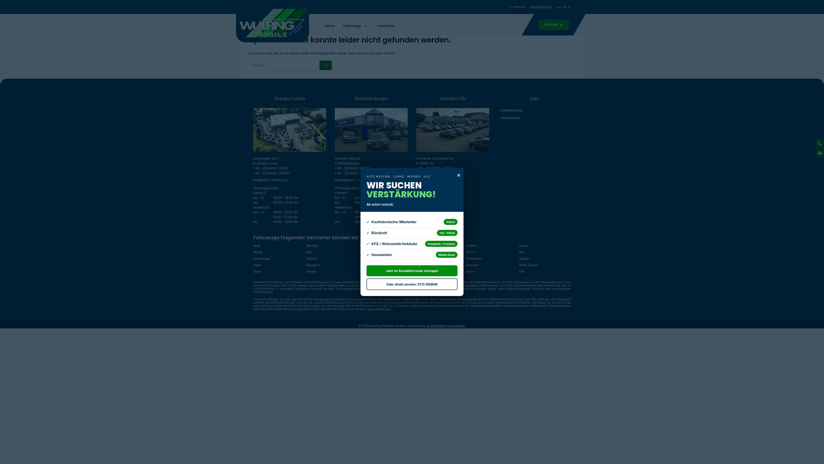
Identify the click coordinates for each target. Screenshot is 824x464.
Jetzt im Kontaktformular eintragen (412, 270)
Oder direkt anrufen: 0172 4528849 (412, 284)
